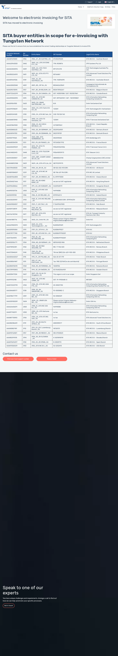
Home (80, 7)
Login (99, 2)
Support (90, 2)
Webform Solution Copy (95, 7)
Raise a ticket (51, 359)
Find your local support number (18, 359)
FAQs (113, 7)
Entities (107, 7)
